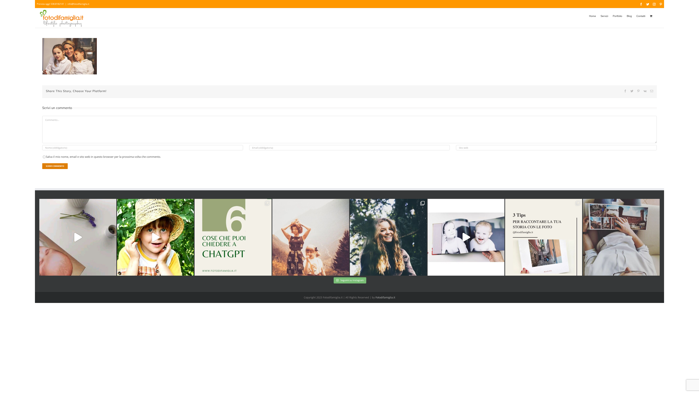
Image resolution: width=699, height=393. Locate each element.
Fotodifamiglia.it (385, 297)
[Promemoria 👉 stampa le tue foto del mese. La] (77, 237)
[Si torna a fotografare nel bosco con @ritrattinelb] (388, 237)
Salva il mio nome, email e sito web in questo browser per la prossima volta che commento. (103, 156)
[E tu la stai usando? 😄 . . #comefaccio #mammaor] (233, 237)
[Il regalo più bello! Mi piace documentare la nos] (621, 237)
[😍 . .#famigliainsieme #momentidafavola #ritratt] (466, 237)
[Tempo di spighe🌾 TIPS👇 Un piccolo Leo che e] (155, 237)
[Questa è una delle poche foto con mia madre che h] (310, 237)
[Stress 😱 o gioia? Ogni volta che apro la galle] (543, 237)
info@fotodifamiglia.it (78, 3)
